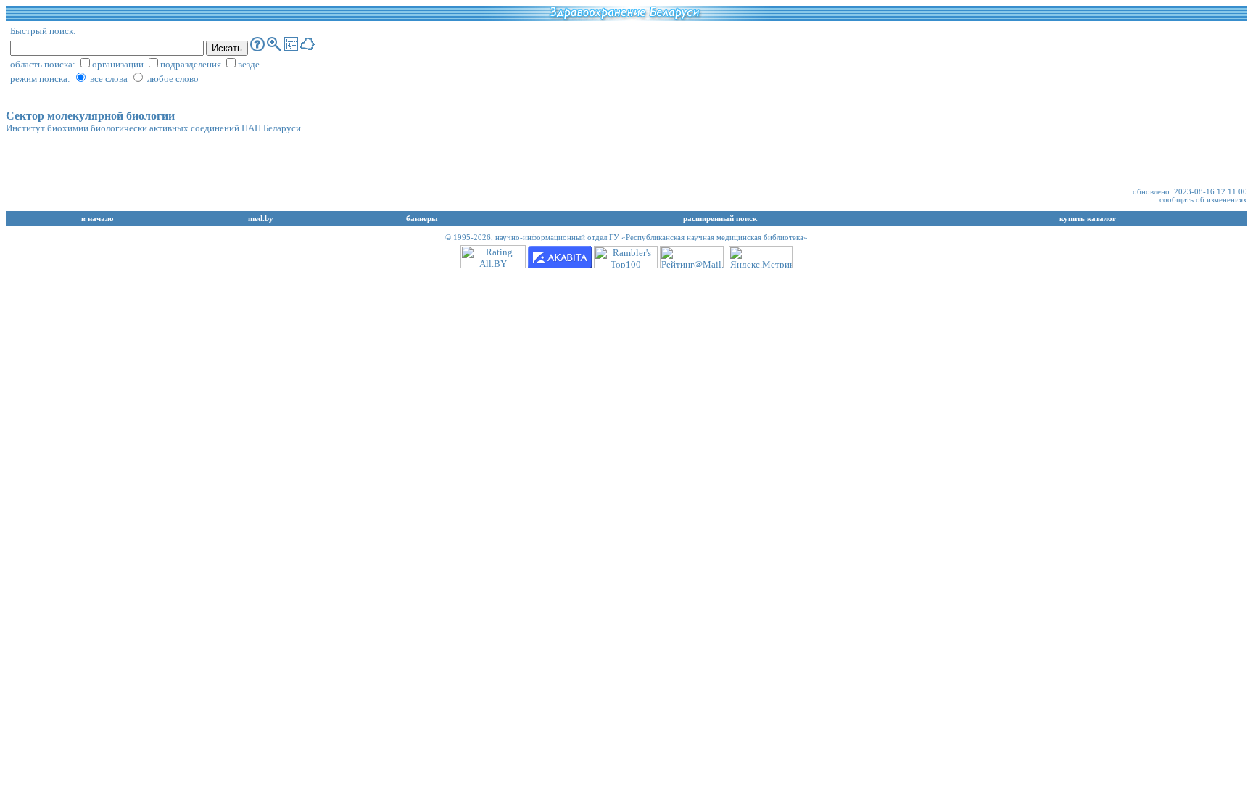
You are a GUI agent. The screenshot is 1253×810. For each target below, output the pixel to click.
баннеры (422, 219)
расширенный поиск (720, 219)
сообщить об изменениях (1203, 200)
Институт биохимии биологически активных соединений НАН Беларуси (153, 128)
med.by (260, 219)
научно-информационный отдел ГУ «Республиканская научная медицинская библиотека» (651, 237)
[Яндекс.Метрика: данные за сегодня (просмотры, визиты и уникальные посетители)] (761, 257)
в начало (97, 219)
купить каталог (1087, 219)
